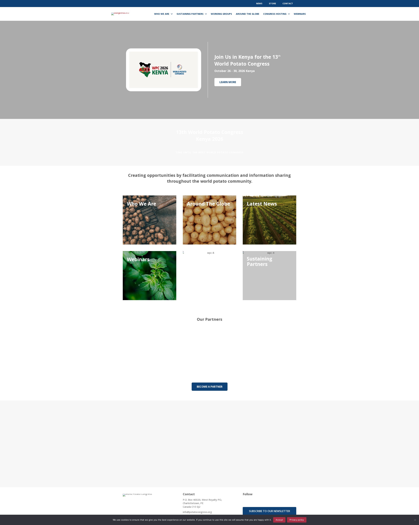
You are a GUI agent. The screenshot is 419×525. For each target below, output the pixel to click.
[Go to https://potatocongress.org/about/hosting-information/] (209, 275)
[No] (415, 520)
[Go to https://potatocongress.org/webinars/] (149, 275)
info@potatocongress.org (197, 512)
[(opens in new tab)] (163, 69)
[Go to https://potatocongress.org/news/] (269, 220)
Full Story (222, 461)
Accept (279, 519)
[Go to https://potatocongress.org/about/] (149, 220)
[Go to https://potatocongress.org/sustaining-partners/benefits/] (269, 275)
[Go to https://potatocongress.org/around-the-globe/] (209, 220)
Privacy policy (297, 519)
